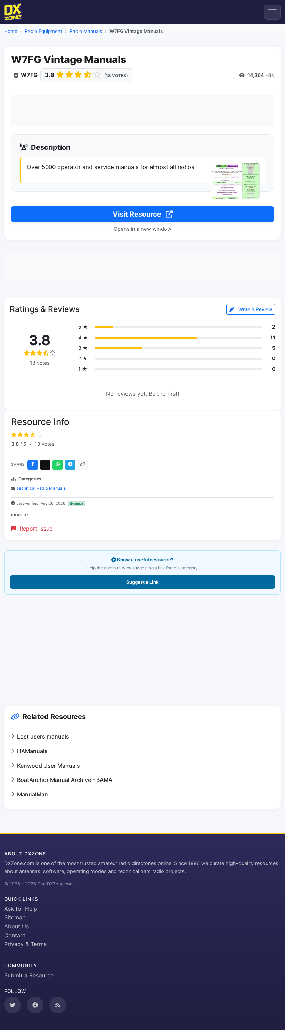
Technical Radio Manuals (41, 488)
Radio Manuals (86, 31)
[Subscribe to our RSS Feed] (57, 1005)
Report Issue (35, 528)
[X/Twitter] (45, 465)
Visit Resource (138, 214)
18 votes (44, 444)
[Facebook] (32, 465)
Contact (14, 935)
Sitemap (15, 917)
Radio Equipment (43, 31)
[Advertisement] (142, 110)
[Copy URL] (83, 465)
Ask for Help (20, 908)
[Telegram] (70, 465)
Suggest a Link (142, 582)
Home (10, 31)
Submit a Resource (29, 975)
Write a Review (254, 309)
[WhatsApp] (57, 465)
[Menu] (272, 12)
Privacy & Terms (25, 944)
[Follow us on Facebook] (35, 1005)
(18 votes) (116, 75)
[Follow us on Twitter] (12, 1005)
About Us (16, 926)
